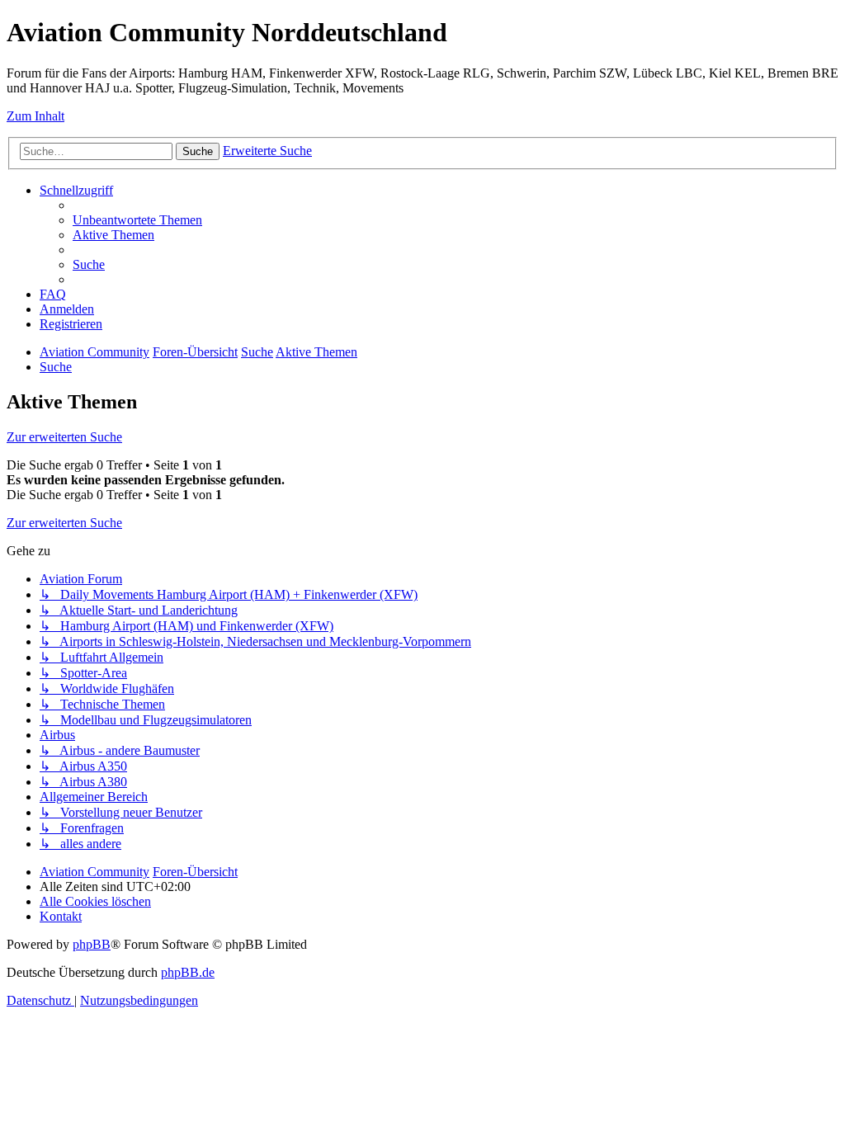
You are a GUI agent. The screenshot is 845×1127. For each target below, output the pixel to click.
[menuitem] (137, 220)
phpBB (92, 944)
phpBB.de (188, 972)
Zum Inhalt (35, 116)
